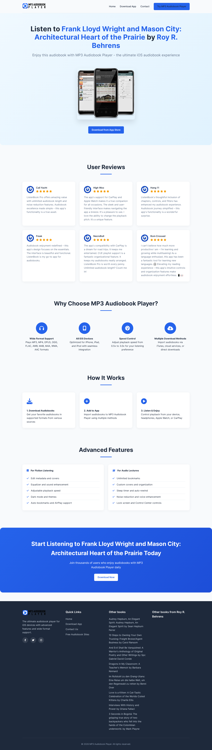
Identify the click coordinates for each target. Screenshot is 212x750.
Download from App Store (106, 129)
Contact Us (72, 629)
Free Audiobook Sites (77, 634)
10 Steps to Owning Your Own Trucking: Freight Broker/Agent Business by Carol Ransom (125, 639)
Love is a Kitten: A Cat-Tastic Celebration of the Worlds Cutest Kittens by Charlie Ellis (127, 696)
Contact (144, 6)
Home (112, 6)
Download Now (106, 577)
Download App (128, 6)
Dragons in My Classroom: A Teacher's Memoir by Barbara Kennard (125, 667)
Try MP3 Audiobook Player (171, 6)
